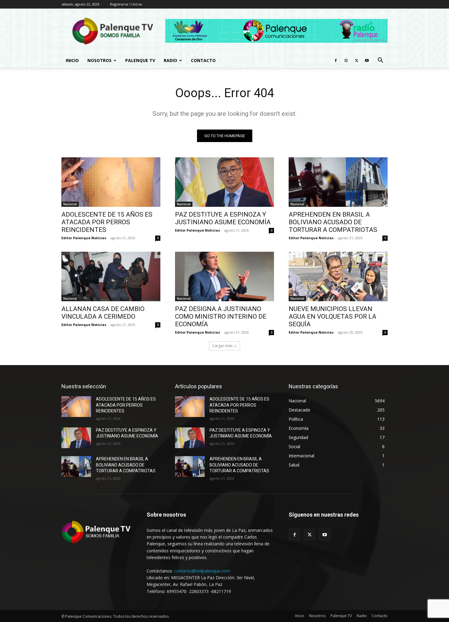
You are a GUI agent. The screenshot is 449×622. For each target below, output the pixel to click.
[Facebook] (335, 60)
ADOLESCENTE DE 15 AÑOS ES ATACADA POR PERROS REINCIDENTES (106, 222)
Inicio (72, 60)
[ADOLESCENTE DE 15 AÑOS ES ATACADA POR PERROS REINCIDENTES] (110, 182)
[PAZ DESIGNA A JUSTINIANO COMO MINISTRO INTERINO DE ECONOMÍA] (224, 276)
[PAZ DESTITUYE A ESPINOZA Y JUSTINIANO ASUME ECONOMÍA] (224, 182)
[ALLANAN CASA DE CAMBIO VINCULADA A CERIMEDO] (110, 276)
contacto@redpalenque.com (202, 571)
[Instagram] (346, 60)
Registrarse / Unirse (126, 4)
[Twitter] (356, 60)
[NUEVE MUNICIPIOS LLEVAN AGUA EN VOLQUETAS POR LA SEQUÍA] (338, 276)
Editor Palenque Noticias (83, 238)
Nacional (70, 204)
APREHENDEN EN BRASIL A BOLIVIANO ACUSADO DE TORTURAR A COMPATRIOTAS (333, 222)
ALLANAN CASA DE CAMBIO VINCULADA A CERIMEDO (102, 312)
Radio (170, 60)
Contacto (203, 60)
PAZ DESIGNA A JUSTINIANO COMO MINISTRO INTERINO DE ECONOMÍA (220, 316)
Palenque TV (140, 60)
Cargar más (222, 345)
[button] (380, 61)
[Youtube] (366, 60)
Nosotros (99, 60)
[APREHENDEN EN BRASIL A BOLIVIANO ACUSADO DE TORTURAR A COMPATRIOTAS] (338, 182)
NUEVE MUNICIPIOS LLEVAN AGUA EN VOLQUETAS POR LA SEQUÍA (332, 316)
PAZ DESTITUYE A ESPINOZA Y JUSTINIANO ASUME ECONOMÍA (223, 218)
